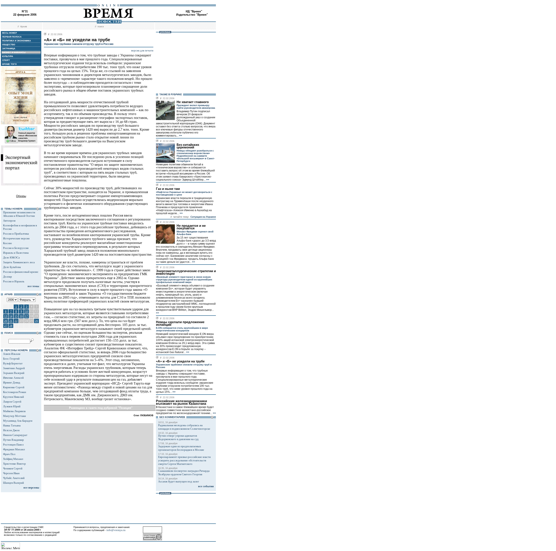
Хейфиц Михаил (13, 459)
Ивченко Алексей (13, 377)
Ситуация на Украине (203, 216)
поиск (101, 26)
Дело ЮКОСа (11, 257)
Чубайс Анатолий (14, 478)
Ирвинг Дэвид (11, 382)
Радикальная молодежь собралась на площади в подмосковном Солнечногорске (184, 427)
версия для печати (142, 50)
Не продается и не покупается (191, 227)
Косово (7, 243)
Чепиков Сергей (12, 468)
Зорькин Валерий (13, 373)
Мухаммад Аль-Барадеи (17, 420)
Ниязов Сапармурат (15, 435)
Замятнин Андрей (14, 368)
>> (180, 135)
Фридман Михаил (14, 449)
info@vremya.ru (116, 530)
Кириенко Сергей (13, 387)
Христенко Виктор (14, 463)
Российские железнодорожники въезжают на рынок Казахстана (181, 402)
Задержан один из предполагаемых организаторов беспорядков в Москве (181, 448)
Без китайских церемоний (188, 146)
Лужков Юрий (11, 406)
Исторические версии (16, 238)
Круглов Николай (13, 396)
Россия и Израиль (13, 281)
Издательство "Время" (192, 14)
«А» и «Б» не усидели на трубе (180, 361)
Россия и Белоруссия (15, 248)
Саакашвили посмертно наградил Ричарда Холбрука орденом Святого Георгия (184, 472)
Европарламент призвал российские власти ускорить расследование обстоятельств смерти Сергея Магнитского (184, 460)
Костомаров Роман (14, 392)
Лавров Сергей (12, 401)
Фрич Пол (9, 454)
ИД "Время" (194, 11)
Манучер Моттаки (14, 416)
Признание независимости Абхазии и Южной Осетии (19, 214)
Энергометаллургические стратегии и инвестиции (186, 272)
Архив (23, 26)
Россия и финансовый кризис (20, 271)
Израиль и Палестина (16, 252)
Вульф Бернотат (13, 363)
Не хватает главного (193, 102)
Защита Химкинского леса (19, 262)
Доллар (7, 276)
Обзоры (21, 196)
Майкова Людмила (14, 411)
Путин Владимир (13, 439)
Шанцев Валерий (13, 482)
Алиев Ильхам (11, 353)
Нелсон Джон (11, 430)
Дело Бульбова (12, 267)
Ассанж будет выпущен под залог (178, 481)
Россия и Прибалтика (16, 233)
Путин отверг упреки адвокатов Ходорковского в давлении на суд (178, 437)
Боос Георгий (11, 358)
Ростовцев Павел (13, 444)
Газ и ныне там (168, 189)
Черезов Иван (11, 473)
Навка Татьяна (12, 425)
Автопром (9, 220)
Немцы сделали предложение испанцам (180, 323)
